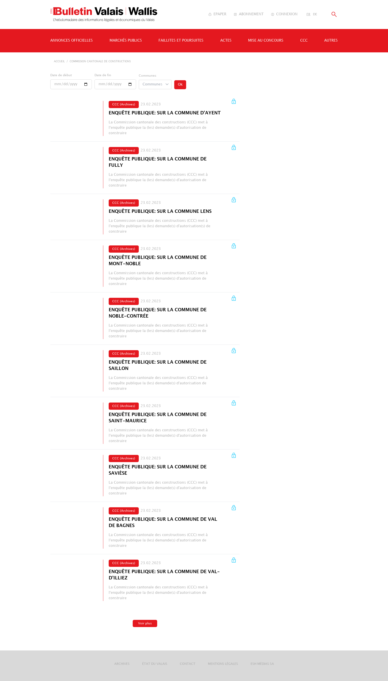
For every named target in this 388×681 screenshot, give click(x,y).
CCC (304, 40)
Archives (122, 663)
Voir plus (145, 623)
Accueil (59, 61)
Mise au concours (265, 40)
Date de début (61, 75)
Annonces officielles (71, 40)
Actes (225, 40)
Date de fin (103, 75)
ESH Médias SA (262, 663)
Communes (147, 75)
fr (308, 14)
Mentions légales (223, 663)
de (315, 14)
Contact (187, 663)
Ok (180, 84)
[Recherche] (334, 14)
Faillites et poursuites (181, 40)
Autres (331, 40)
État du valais (154, 663)
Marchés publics (126, 40)
